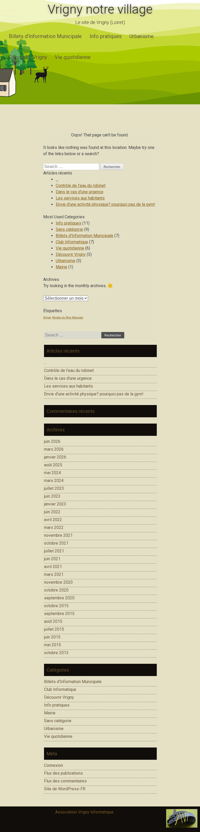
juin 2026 (52, 441)
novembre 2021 (58, 535)
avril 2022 (53, 519)
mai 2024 (52, 472)
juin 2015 (52, 637)
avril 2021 (53, 566)
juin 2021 (52, 558)
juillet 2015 (54, 629)
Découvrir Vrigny (28, 57)
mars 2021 (54, 574)
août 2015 (53, 621)
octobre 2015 (56, 605)
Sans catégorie (69, 229)
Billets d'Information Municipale (84, 235)
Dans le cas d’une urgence (79, 191)
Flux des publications (63, 773)
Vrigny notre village (100, 9)
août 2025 (53, 464)
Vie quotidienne (73, 57)
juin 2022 (52, 511)
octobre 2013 (56, 652)
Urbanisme (141, 36)
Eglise (47, 317)
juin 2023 (52, 496)
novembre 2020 (58, 582)
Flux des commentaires (65, 781)
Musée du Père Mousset (67, 317)
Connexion (53, 765)
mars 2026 (54, 449)
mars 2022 (54, 527)
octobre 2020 (56, 590)
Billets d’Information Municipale (45, 36)
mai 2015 (52, 644)
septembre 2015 (59, 613)
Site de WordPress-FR (64, 788)
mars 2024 (54, 480)
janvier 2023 (55, 504)
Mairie (61, 266)
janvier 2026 (55, 457)
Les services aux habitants (80, 198)
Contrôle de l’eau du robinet (80, 185)
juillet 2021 (54, 550)
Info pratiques (106, 36)
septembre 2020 (59, 597)
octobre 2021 (56, 543)
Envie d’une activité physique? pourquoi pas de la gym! (105, 204)
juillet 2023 (54, 488)
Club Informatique (72, 241)
